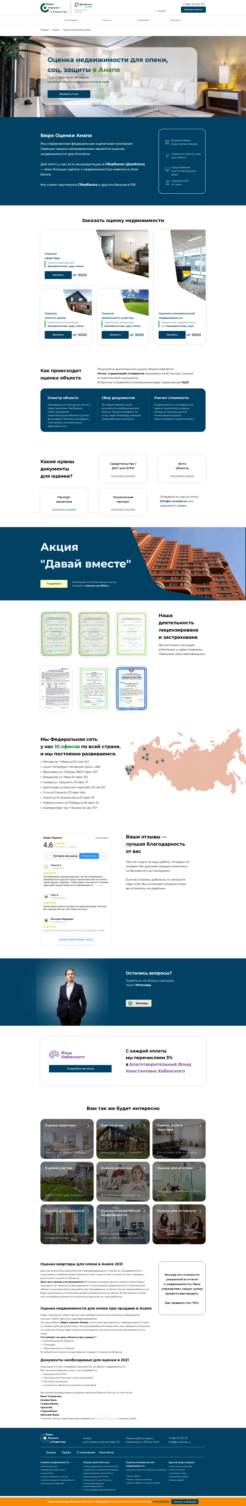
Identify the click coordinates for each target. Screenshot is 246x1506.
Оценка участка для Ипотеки (97, 1480)
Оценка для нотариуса (176, 1211)
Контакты (175, 20)
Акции (51, 1452)
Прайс (66, 1452)
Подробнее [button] (54, 583)
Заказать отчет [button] (69, 94)
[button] (123, 476)
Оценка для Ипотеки (96, 1462)
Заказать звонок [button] (193, 9)
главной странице (106, 1418)
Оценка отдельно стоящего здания (143, 1483)
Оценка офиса (133, 1476)
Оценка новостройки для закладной (100, 1470)
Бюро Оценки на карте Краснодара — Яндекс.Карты (76, 945)
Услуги (106, 20)
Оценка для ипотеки (175, 1168)
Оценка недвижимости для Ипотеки (100, 1466)
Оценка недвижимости (54, 1462)
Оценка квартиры (61, 1125)
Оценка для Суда (177, 1470)
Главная (44, 29)
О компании (70, 20)
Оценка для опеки (116, 1168)
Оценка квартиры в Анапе (53, 1470)
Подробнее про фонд (80, 1068)
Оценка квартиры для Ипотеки (98, 1473)
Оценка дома (112, 1125)
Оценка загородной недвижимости (57, 1480)
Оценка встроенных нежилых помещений (146, 1470)
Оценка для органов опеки (77, 29)
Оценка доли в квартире (52, 1483)
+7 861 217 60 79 (193, 4)
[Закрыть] (241, 1501)
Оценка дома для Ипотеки (96, 1476)
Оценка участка (58, 1168)
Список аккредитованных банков (99, 1489)
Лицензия (143, 20)
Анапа (161, 10)
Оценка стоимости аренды (139, 1479)
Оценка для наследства (180, 1466)
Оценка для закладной (64, 1211)
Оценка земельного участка (54, 1476)
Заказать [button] (58, 275)
